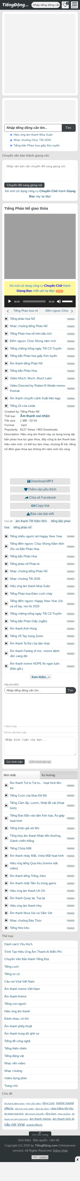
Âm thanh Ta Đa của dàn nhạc (30, 643)
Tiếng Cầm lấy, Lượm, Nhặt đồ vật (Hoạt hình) (37, 805)
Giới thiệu (24, 1140)
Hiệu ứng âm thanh (17, 1011)
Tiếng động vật (14, 1056)
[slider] (68, 301)
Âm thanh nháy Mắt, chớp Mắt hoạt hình (37, 855)
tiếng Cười (48, 1103)
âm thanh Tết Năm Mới (31, 521)
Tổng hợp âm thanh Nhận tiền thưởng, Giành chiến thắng (35, 838)
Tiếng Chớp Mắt (20, 848)
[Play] (6, 319)
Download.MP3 (42, 481)
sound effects (34, 1124)
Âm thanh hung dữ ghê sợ (21, 1033)
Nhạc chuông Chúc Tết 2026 (32, 140)
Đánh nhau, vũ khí (16, 1018)
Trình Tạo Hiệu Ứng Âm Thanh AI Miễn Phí (33, 951)
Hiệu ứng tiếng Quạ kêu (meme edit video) (34, 865)
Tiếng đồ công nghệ (17, 1041)
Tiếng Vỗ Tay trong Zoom (26, 636)
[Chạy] (10, 301)
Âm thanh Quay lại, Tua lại (27, 898)
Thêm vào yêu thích (42, 489)
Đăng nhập (60, 1150)
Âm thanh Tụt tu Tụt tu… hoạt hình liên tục (35, 785)
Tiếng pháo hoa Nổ (22, 318)
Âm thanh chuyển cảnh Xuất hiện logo (35, 398)
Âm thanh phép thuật (18, 1026)
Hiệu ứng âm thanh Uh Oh (27, 890)
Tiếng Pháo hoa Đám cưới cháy (31, 593)
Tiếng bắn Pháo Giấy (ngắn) (28, 621)
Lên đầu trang (40, 1134)
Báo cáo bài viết (42, 514)
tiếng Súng (51, 1113)
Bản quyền (40, 1140)
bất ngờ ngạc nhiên (24, 1109)
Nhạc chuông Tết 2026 (25, 578)
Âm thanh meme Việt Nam (22, 989)
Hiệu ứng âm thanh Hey (26, 905)
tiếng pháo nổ (22, 527)
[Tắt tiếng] (59, 301)
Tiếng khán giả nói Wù (24, 828)
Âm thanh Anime (15, 996)
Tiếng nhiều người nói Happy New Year (36, 536)
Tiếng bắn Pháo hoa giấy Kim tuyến (37, 145)
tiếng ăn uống (42, 1109)
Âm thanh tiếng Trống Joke (28, 876)
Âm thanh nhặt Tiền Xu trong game (33, 883)
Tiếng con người (15, 1003)
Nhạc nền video (14, 1063)
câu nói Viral (14, 1124)
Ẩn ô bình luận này (41, 762)
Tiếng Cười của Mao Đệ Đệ (28, 795)
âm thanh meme (40, 1118)
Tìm (70, 690)
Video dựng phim (15, 1078)
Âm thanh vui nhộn (35, 416)
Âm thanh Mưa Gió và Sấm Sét (31, 913)
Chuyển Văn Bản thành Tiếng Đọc (27, 959)
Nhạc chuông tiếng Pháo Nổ (28, 326)
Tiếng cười (11, 966)
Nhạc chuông (13, 1071)
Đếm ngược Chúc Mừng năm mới (57, 312)
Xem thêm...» (40, 677)
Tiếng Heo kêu (19, 928)
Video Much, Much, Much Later (31, 378)
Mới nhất (10, 775)
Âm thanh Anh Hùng (23, 628)
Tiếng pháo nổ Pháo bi (24, 564)
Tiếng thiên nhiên (15, 1048)
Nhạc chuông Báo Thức (26, 920)
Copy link (42, 505)
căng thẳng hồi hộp (61, 1108)
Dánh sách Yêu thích (18, 944)
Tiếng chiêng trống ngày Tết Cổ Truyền (36, 348)
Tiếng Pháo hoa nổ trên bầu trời (25, 312)
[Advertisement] (40, 53)
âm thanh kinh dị (63, 1118)
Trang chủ (11, 1085)
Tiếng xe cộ (12, 974)
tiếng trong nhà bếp (34, 1114)
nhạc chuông (64, 1114)
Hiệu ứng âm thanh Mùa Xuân (33, 134)
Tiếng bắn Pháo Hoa (23, 370)
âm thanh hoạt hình (13, 1113)
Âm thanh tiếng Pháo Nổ (26, 363)
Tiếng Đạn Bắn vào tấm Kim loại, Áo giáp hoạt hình (37, 818)
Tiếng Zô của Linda (22, 405)
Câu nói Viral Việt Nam (19, 981)
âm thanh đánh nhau (14, 1103)
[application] (40, 301)
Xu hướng (48, 775)
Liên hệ (54, 1140)
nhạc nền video (33, 1103)
